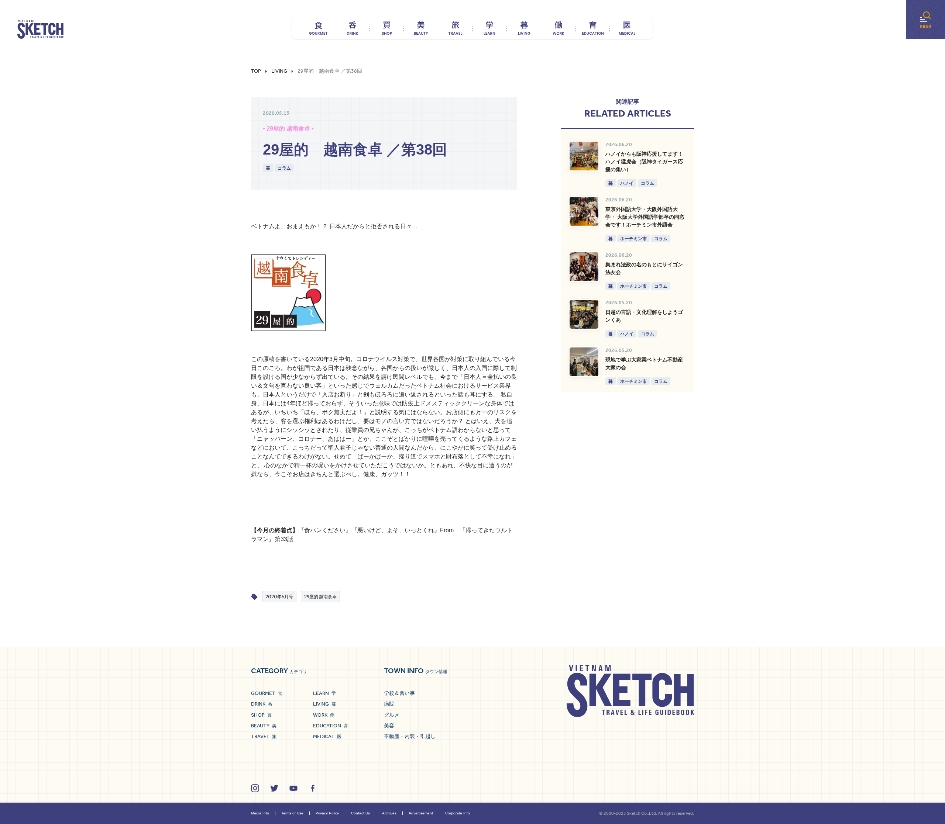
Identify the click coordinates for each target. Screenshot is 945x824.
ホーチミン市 (633, 238)
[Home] (40, 29)
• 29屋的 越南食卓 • (288, 128)
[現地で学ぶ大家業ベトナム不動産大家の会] (583, 361)
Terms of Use (292, 813)
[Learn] (489, 28)
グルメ (391, 715)
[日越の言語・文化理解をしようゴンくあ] (583, 314)
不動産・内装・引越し (410, 736)
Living (279, 71)
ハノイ (626, 183)
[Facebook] (313, 788)
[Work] (558, 28)
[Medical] (627, 28)
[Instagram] (255, 788)
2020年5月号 (279, 596)
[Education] (592, 28)
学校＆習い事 (399, 693)
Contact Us (360, 813)
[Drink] (352, 28)
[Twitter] (274, 788)
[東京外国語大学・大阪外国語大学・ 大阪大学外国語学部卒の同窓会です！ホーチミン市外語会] (583, 211)
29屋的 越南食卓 (320, 596)
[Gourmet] (318, 28)
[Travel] (455, 28)
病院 (389, 704)
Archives (389, 813)
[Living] (524, 28)
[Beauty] (421, 28)
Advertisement (421, 813)
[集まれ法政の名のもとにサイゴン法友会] (583, 266)
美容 (389, 725)
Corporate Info (457, 813)
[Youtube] (293, 788)
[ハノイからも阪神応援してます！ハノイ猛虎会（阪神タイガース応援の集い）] (583, 156)
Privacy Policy (327, 813)
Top (256, 71)
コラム (284, 168)
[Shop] (387, 28)
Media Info (260, 813)
